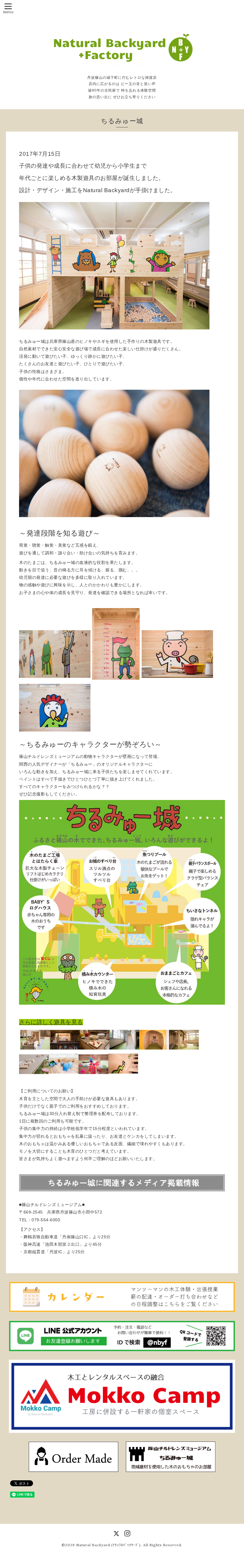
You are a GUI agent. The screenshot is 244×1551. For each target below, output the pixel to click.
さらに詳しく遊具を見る (51, 1022)
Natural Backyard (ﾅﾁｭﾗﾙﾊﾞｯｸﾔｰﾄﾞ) (108, 1545)
